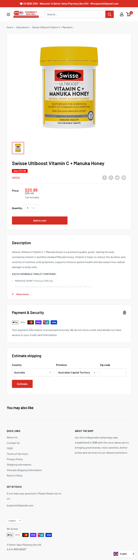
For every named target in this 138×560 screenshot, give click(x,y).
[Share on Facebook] (104, 177)
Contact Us (13, 442)
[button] (123, 553)
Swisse (16, 177)
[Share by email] (123, 177)
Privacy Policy (15, 459)
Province (61, 364)
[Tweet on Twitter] (117, 177)
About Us (12, 437)
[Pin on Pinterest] (111, 177)
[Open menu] (8, 14)
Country (17, 364)
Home (10, 27)
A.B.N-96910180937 (16, 549)
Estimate (22, 383)
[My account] (121, 14)
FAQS (10, 448)
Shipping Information (19, 464)
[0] (128, 14)
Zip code (105, 364)
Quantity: (17, 208)
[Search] (109, 14)
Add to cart (39, 220)
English (12, 520)
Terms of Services (17, 453)
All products (22, 27)
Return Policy (15, 475)
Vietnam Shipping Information (24, 470)
